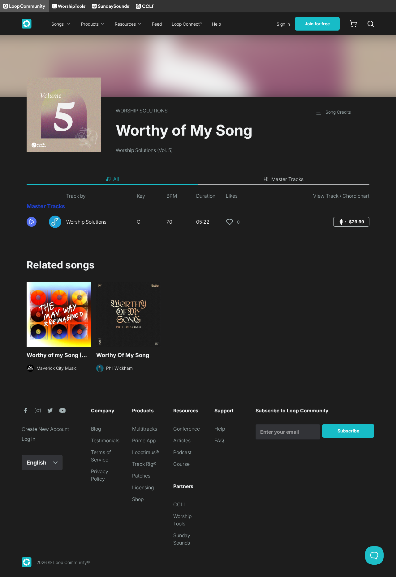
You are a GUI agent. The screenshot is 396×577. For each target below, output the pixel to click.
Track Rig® (144, 464)
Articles (182, 440)
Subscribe (348, 430)
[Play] (32, 222)
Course (181, 464)
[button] (35, 222)
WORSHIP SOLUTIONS (142, 110)
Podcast (182, 452)
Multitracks (144, 429)
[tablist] (198, 179)
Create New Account (45, 429)
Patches (141, 476)
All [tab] (116, 179)
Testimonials (105, 440)
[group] (351, 222)
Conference (186, 429)
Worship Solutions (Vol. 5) (144, 150)
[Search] (370, 23)
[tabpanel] (198, 212)
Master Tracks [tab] (287, 179)
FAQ (219, 440)
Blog (96, 429)
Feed (157, 24)
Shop (138, 499)
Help (216, 24)
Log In (28, 439)
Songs (57, 24)
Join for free (317, 23)
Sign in (283, 24)
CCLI (179, 504)
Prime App (144, 440)
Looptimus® (145, 452)
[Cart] (353, 23)
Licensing (143, 487)
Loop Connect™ (187, 24)
